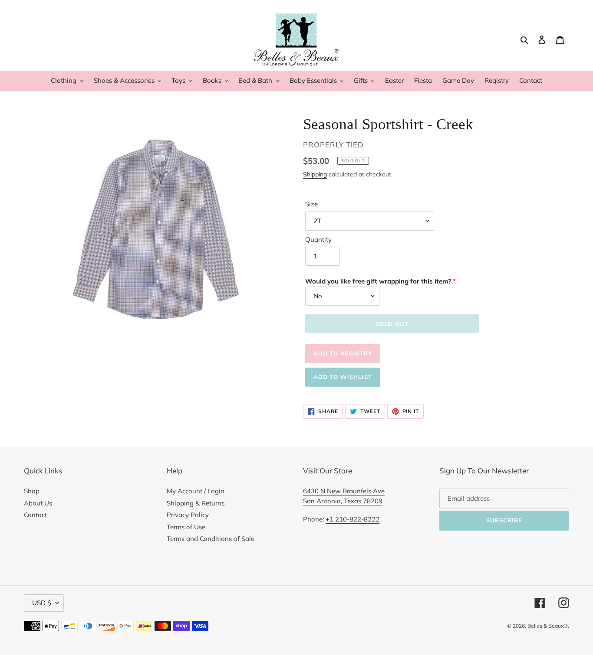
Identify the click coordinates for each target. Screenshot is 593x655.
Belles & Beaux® (547, 625)
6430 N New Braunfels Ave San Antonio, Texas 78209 (344, 496)
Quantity (318, 239)
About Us (38, 503)
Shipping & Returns (195, 503)
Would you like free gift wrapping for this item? (378, 281)
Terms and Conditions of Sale (210, 538)
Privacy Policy (188, 515)
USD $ (41, 603)
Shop (32, 491)
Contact (35, 515)
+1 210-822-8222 (352, 519)
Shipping (315, 174)
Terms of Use (186, 527)
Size (311, 204)
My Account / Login (195, 491)
